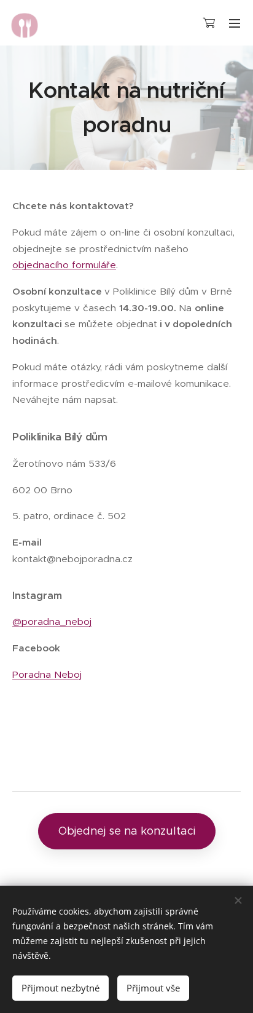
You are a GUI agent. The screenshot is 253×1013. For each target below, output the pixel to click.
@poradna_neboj (51, 621)
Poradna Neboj (47, 674)
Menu (234, 22)
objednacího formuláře (64, 265)
